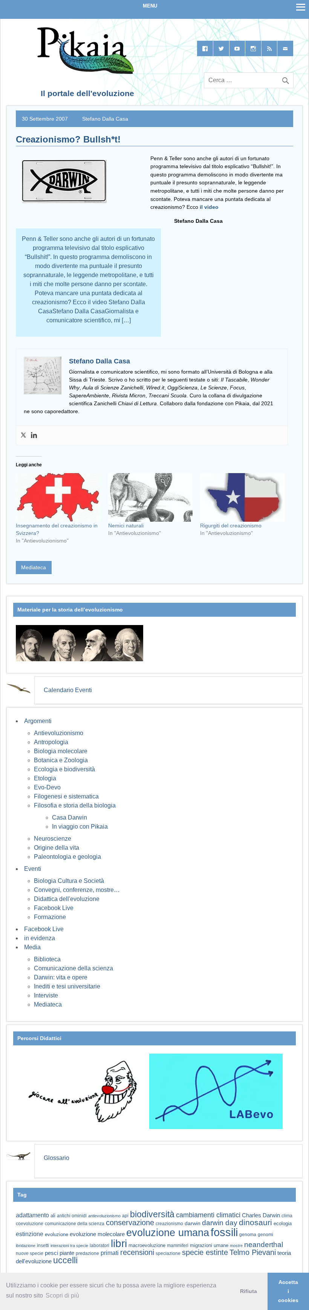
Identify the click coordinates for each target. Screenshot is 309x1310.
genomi (265, 1234)
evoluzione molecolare (97, 1234)
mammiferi (177, 1245)
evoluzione (56, 1234)
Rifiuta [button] (248, 1291)
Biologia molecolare (60, 751)
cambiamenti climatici (208, 1215)
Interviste (46, 995)
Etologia (45, 778)
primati (110, 1253)
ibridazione (25, 1245)
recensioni (137, 1252)
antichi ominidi (72, 1215)
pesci (51, 1253)
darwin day (219, 1223)
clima (286, 1215)
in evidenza (39, 938)
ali (52, 1215)
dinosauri (255, 1222)
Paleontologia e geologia (67, 856)
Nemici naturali (126, 525)
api (125, 1215)
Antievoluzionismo (58, 733)
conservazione (130, 1222)
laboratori (99, 1245)
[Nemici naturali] (150, 497)
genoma (247, 1234)
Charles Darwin (261, 1215)
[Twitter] (23, 435)
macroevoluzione (146, 1245)
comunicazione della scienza (74, 1223)
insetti (43, 1245)
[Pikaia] (84, 72)
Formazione (50, 917)
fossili (224, 1232)
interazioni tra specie (69, 1245)
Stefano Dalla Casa (105, 119)
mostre (236, 1245)
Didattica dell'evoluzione (66, 899)
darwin (192, 1223)
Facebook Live (53, 908)
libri (119, 1243)
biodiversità (152, 1214)
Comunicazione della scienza (73, 968)
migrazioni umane (209, 1245)
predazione (87, 1253)
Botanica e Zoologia (61, 760)
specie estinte (205, 1252)
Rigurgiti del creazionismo (231, 525)
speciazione (168, 1253)
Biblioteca (47, 959)
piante (67, 1253)
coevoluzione (29, 1223)
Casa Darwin (69, 817)
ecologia (283, 1223)
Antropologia (51, 742)
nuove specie (29, 1253)
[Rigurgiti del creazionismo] (242, 497)
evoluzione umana (167, 1232)
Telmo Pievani (252, 1252)
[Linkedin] (34, 435)
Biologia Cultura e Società (69, 881)
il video (209, 207)
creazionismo (169, 1223)
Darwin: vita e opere (60, 977)
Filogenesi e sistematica (66, 796)
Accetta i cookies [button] (288, 1291)
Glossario (56, 1158)
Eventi (32, 869)
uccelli (65, 1260)
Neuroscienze (52, 838)
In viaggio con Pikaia (80, 826)
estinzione (29, 1233)
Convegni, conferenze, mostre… (77, 890)
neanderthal (263, 1245)
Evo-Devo (47, 787)
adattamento (32, 1215)
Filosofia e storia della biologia (75, 805)
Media (32, 947)
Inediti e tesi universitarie (67, 986)
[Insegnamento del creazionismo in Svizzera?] (58, 497)
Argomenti (38, 721)
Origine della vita (56, 847)
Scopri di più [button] (62, 1295)
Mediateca (33, 567)
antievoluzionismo (104, 1215)
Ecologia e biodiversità (64, 769)
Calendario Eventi (68, 690)
